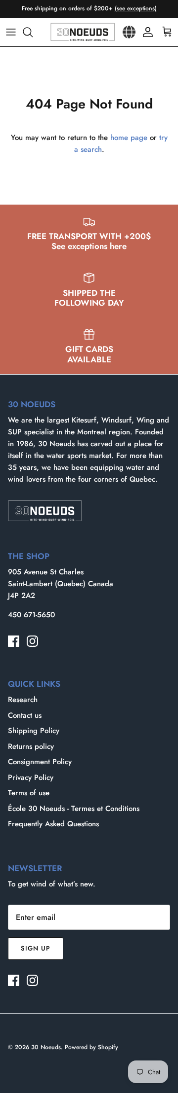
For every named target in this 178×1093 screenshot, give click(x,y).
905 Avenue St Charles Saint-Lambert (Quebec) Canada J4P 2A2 (60, 583)
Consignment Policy (40, 761)
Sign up (35, 948)
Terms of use (28, 792)
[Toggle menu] (11, 32)
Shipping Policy (33, 730)
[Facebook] (13, 641)
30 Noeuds (46, 1047)
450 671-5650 (31, 614)
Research (23, 699)
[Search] (33, 32)
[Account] (145, 32)
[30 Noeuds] (82, 32)
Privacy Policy (30, 777)
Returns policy (31, 746)
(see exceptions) (136, 8)
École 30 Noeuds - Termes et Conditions (73, 808)
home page (128, 137)
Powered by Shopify (91, 1047)
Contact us (25, 715)
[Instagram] (32, 641)
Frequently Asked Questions (53, 823)
